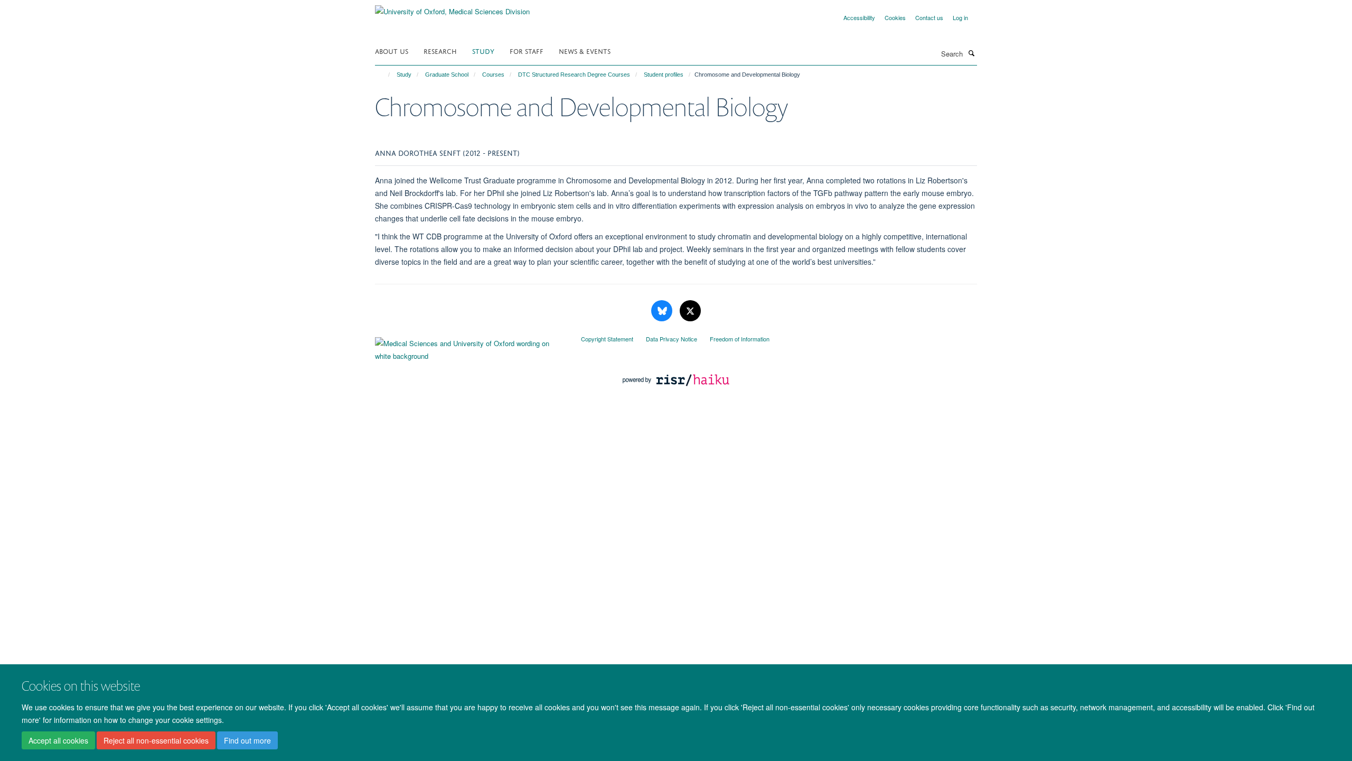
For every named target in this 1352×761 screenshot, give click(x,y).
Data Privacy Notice (671, 339)
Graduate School (446, 74)
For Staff (526, 50)
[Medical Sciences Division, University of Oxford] (470, 347)
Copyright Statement (607, 339)
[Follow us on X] (690, 311)
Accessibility (859, 17)
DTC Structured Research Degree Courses (574, 74)
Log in (960, 17)
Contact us (929, 17)
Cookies (895, 17)
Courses (493, 74)
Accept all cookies (58, 740)
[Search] (971, 53)
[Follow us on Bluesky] (662, 311)
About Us (391, 50)
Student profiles (663, 74)
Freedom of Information (739, 339)
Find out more (247, 740)
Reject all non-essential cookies (156, 740)
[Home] (384, 74)
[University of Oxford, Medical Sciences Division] (452, 8)
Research (440, 50)
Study (483, 50)
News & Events (585, 50)
